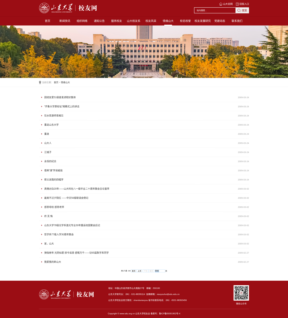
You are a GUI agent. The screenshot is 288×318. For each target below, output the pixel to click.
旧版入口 (244, 4)
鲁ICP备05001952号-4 (169, 313)
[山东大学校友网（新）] (81, 8)
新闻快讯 (64, 20)
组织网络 (82, 20)
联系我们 (237, 20)
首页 (47, 20)
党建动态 (219, 20)
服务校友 (116, 20)
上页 (139, 271)
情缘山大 (168, 20)
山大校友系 (133, 20)
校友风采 (151, 20)
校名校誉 (185, 20)
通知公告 (99, 20)
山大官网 (228, 4)
